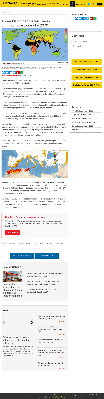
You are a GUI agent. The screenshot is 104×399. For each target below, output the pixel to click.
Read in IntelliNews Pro (22, 256)
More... (83, 4)
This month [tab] (77, 46)
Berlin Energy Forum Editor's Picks (86, 85)
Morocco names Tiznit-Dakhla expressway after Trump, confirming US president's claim (44, 283)
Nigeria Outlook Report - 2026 (82, 118)
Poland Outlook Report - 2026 (82, 111)
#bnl (4, 243)
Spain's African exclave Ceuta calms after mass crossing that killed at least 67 (44, 291)
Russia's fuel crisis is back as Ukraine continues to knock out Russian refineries (12, 290)
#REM (41, 243)
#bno (35, 243)
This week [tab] (83, 41)
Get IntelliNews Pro (47, 256)
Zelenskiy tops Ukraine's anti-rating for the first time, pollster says (17, 340)
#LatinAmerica (12, 243)
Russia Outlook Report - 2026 (82, 126)
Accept (50, 397)
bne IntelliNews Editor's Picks (86, 62)
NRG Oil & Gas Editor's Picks (87, 77)
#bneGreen (23, 247)
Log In (100, 4)
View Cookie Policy (59, 397)
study (29, 91)
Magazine (77, 4)
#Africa (28, 243)
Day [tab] (74, 41)
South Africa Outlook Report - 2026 (84, 122)
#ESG (14, 247)
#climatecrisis (60, 243)
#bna (21, 243)
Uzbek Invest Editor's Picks (86, 69)
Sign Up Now (13, 232)
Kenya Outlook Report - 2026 (82, 115)
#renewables (50, 243)
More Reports (77, 130)
